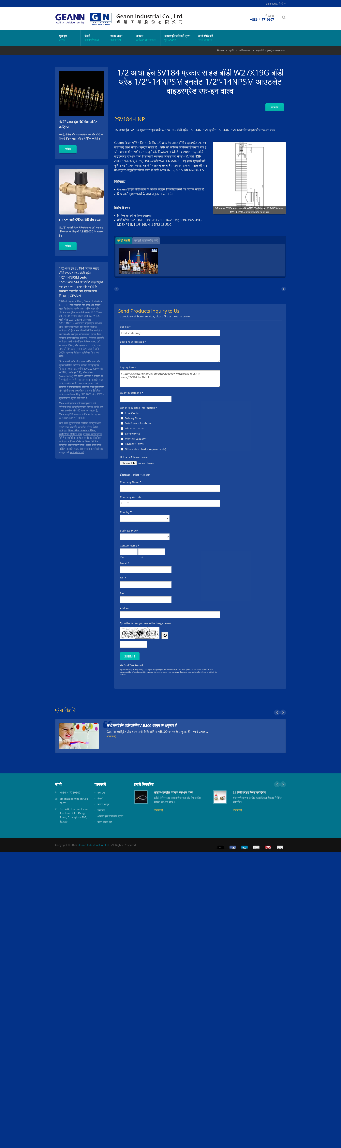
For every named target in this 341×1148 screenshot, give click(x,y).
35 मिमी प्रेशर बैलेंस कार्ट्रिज (249, 792)
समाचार (146, 38)
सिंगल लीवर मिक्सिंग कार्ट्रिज (81, 430)
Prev (277, 712)
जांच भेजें (274, 107)
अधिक (68, 149)
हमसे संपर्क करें (205, 38)
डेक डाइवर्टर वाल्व (76, 445)
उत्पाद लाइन (116, 38)
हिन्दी (281, 3)
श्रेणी (231, 50)
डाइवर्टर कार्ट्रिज (77, 426)
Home (220, 50)
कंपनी (92, 38)
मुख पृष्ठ (63, 38)
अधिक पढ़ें (111, 736)
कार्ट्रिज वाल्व (244, 50)
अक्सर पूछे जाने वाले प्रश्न (177, 38)
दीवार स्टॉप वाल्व (87, 448)
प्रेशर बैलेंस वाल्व (93, 445)
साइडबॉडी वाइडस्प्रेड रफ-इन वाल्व (270, 50)
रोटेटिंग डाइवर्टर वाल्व (68, 448)
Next (283, 712)
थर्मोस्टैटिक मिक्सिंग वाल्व (70, 434)
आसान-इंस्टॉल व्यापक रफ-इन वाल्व (173, 792)
